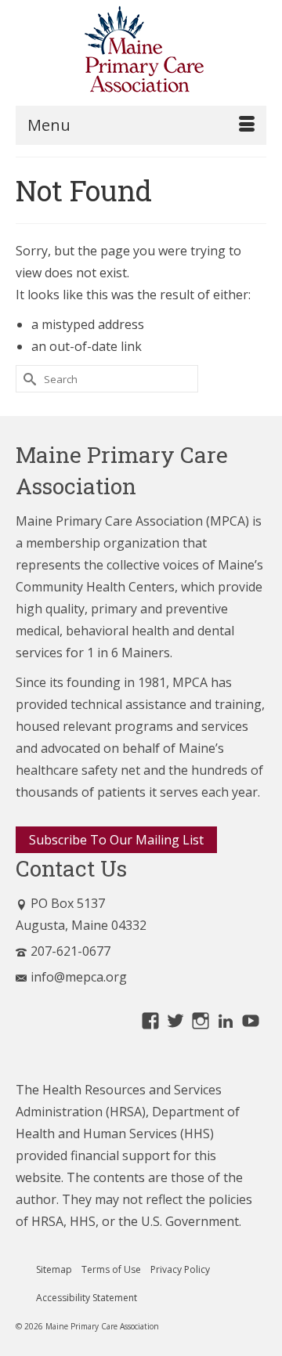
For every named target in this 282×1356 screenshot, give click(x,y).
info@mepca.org (79, 976)
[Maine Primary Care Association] (141, 52)
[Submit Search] (27, 378)
